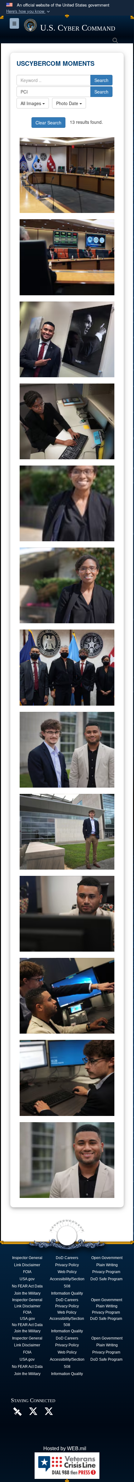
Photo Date (67, 103)
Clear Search (48, 122)
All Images (31, 103)
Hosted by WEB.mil (64, 1448)
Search (101, 80)
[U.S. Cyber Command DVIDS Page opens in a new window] (17, 1411)
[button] (28, 11)
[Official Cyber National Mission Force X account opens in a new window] (48, 1413)
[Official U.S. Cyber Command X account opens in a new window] (33, 1413)
